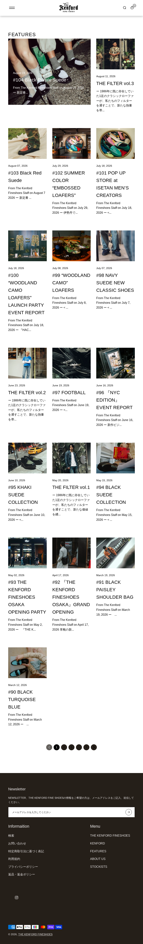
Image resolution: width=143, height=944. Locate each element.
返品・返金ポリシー (21, 874)
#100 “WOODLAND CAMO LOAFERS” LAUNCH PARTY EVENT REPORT (26, 294)
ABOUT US (98, 858)
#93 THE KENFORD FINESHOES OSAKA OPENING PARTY (27, 597)
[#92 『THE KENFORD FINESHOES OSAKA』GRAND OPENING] (71, 553)
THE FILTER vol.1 (71, 487)
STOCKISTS (98, 866)
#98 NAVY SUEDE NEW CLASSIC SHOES (115, 283)
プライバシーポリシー (23, 866)
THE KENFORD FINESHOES (110, 835)
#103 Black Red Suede (25, 176)
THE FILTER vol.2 (27, 392)
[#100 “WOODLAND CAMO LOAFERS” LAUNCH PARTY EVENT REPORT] (27, 245)
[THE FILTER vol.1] (71, 458)
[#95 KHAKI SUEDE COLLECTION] (27, 458)
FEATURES (98, 851)
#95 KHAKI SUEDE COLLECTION (23, 495)
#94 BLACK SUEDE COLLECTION (111, 495)
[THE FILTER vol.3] (115, 54)
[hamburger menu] (12, 8)
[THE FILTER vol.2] (27, 363)
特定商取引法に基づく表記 (26, 851)
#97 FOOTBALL (69, 392)
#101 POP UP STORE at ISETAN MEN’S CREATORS (112, 184)
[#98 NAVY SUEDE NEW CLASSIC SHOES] (115, 245)
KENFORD (97, 843)
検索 (11, 835)
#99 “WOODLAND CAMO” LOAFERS (71, 283)
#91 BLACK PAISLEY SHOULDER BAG (114, 589)
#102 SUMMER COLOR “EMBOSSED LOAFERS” (68, 184)
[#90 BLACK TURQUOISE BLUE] (27, 662)
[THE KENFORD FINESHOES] (68, 11)
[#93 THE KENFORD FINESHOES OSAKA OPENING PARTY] (27, 553)
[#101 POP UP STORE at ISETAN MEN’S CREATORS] (115, 143)
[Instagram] (16, 897)
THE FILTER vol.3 (115, 83)
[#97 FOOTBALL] (71, 363)
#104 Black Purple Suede (39, 79)
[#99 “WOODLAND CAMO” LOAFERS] (71, 245)
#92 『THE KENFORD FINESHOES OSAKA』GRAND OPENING (71, 597)
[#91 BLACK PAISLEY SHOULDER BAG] (115, 553)
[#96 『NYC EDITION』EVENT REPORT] (115, 363)
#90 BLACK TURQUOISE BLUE (22, 699)
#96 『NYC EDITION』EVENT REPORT (114, 400)
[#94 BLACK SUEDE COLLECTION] (115, 458)
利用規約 (14, 858)
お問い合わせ (17, 843)
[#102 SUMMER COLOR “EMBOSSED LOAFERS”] (71, 143)
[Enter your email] (128, 812)
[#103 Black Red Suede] (27, 143)
